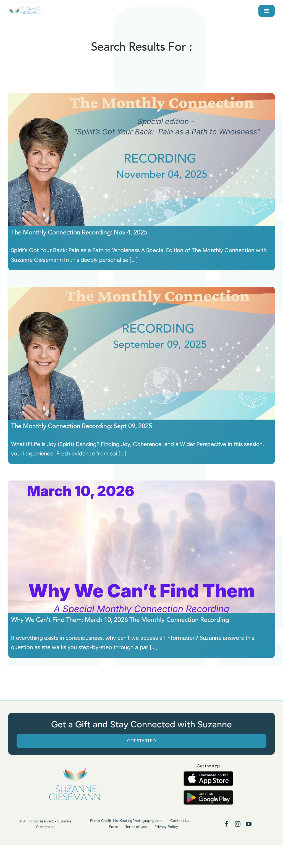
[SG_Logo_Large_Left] (26, 9)
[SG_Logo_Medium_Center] (74, 768)
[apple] (208, 773)
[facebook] (226, 824)
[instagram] (237, 824)
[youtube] (248, 824)
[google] (208, 792)
